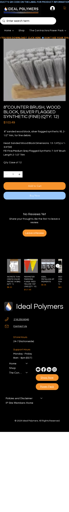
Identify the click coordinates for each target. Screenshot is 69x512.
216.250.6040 (21, 319)
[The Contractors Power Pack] (27, 372)
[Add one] (19, 174)
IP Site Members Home (19, 402)
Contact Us (20, 326)
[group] (34, 276)
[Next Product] (58, 266)
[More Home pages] (13, 30)
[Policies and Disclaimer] (42, 398)
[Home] (27, 363)
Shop (12, 368)
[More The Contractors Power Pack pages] (65, 30)
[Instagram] (54, 369)
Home (12, 363)
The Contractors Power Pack (16, 372)
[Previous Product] (11, 266)
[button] (64, 7)
